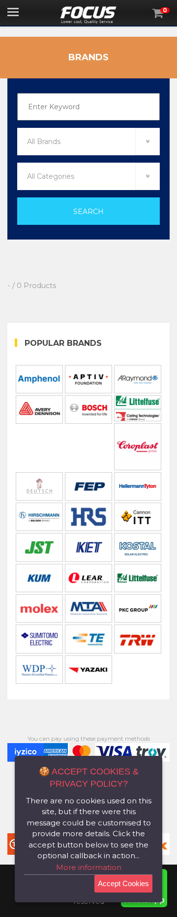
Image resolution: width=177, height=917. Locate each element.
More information (88, 867)
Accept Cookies (123, 883)
